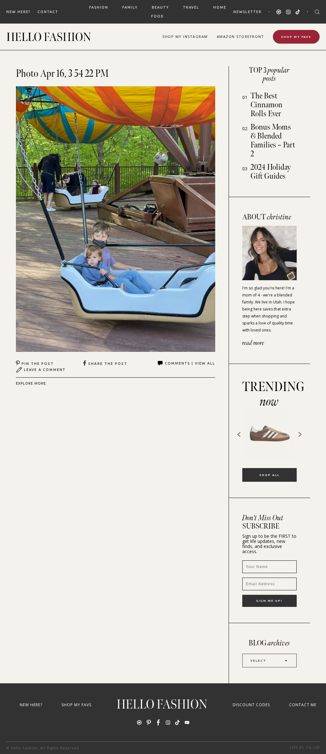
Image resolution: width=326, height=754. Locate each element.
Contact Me (302, 705)
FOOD (157, 16)
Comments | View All (190, 363)
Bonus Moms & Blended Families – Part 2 (273, 140)
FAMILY (130, 7)
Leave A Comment (45, 370)
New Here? (18, 12)
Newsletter (247, 12)
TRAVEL (191, 7)
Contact (48, 12)
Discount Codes (251, 705)
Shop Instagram (185, 36)
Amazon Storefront (240, 36)
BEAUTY (160, 7)
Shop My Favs (296, 37)
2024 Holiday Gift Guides (271, 171)
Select (258, 660)
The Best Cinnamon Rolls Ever (266, 105)
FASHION (98, 7)
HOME (219, 7)
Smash (313, 747)
